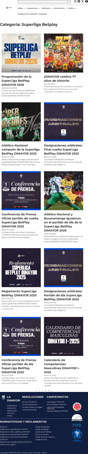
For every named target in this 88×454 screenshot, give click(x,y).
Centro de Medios (10, 414)
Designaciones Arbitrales (28, 14)
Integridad (43, 14)
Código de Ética (41, 440)
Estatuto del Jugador (8, 445)
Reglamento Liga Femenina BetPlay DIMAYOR (14, 438)
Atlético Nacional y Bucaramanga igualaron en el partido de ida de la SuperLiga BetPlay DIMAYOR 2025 (63, 222)
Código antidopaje (42, 429)
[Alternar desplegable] (25, 8)
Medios (71, 8)
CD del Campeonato (29, 405)
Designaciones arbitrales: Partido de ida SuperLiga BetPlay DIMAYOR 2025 (63, 295)
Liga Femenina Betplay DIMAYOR (55, 408)
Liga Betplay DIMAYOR (55, 402)
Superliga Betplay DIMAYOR (57, 411)
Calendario (46, 8)
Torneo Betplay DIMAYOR (56, 405)
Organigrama (12, 406)
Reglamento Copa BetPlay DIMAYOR (14, 434)
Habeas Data (12, 411)
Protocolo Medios (42, 434)
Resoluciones (59, 8)
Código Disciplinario (42, 427)
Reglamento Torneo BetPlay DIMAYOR (15, 432)
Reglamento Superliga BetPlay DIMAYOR (16, 442)
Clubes (20, 8)
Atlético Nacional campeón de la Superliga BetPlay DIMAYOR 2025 (21, 149)
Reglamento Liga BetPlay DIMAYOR (14, 429)
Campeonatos (32, 8)
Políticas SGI (11, 408)
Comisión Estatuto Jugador (32, 407)
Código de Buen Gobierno (45, 437)
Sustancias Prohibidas (43, 432)
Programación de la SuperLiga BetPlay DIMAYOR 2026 (16, 81)
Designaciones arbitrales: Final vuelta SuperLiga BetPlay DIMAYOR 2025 (63, 149)
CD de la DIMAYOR (29, 402)
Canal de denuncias (29, 410)
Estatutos (3, 427)
